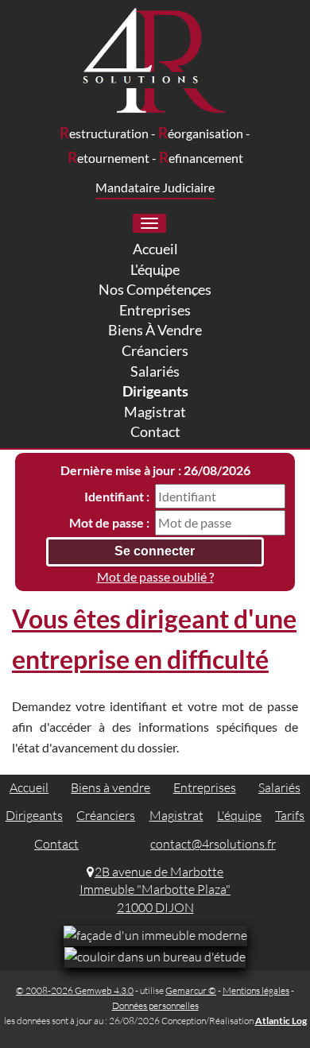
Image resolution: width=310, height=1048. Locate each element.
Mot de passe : (109, 522)
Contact (56, 844)
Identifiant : (116, 496)
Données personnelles (155, 1005)
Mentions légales (256, 990)
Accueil (29, 787)
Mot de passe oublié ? (155, 576)
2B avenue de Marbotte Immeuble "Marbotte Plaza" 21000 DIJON (155, 890)
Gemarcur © (190, 990)
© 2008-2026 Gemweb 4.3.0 (75, 990)
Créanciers (105, 815)
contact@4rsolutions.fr (213, 844)
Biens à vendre (110, 787)
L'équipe (239, 815)
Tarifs (289, 815)
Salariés (279, 787)
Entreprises (204, 787)
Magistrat (176, 815)
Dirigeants (34, 815)
